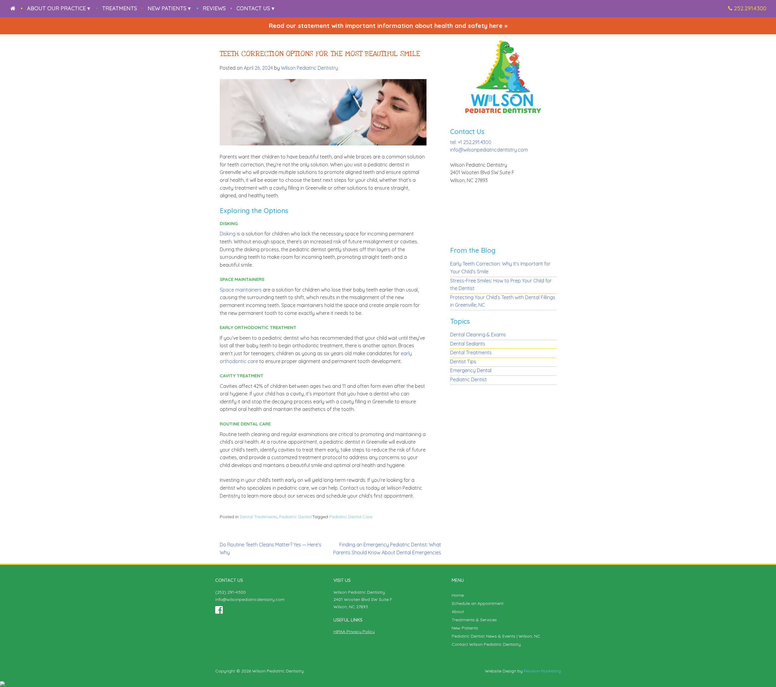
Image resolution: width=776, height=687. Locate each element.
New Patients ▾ (169, 8)
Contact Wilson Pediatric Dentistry (486, 644)
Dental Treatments (258, 516)
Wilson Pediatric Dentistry (309, 68)
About (458, 611)
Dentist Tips (463, 362)
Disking (228, 234)
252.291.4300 (750, 8)
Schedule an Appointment (477, 603)
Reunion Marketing (542, 671)
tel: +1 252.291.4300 (470, 142)
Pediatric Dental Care (350, 516)
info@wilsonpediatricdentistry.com (489, 150)
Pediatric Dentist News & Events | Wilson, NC (496, 636)
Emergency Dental (470, 370)
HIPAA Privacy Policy (354, 631)
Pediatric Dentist (295, 516)
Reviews (214, 8)
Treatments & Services (474, 619)
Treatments (119, 8)
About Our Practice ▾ (58, 8)
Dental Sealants (467, 344)
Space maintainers (241, 290)
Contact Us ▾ (255, 8)
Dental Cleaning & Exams (478, 335)
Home (458, 595)
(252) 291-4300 (230, 592)
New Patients (465, 628)
